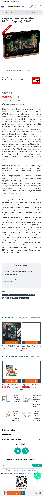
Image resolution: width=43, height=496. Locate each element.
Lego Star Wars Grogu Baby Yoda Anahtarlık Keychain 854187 (31, 346)
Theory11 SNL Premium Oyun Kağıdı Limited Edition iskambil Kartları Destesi (11, 346)
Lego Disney (24, 298)
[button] (20, 350)
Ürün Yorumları (21, 265)
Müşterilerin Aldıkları (30, 318)
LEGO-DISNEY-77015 (10, 298)
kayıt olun (8, 281)
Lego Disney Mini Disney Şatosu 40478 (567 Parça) (31, 385)
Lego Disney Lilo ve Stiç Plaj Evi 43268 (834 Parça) (11, 385)
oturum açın (28, 279)
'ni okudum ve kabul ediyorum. (23, 470)
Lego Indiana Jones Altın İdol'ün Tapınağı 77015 (18, 295)
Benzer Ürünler (9, 318)
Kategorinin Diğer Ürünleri (15, 356)
